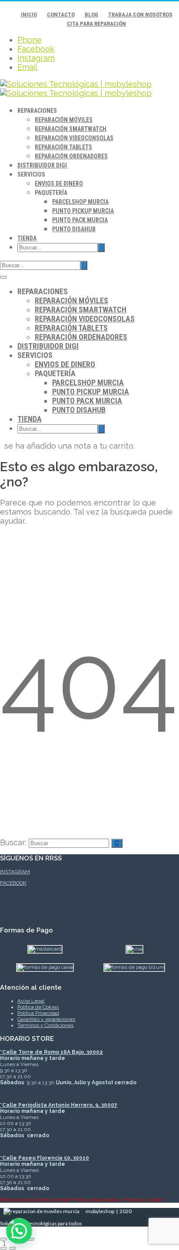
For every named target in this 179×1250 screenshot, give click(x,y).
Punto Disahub (74, 229)
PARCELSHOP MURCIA (80, 201)
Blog (91, 14)
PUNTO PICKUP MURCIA (83, 210)
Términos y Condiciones (45, 1025)
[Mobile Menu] (3, 277)
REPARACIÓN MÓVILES (64, 119)
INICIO (29, 14)
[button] (19, 1231)
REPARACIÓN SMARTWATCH (70, 128)
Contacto (61, 14)
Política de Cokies (38, 1007)
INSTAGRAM (15, 872)
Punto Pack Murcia (80, 220)
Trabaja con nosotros (140, 14)
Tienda (26, 238)
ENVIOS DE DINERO (59, 183)
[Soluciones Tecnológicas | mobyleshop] (76, 88)
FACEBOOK (13, 883)
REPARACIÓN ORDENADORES (71, 156)
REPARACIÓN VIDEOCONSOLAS (74, 138)
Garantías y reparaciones (46, 1019)
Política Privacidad (38, 1013)
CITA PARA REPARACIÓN (96, 23)
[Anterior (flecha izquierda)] (3, 1248)
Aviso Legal (30, 1001)
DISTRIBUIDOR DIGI (42, 165)
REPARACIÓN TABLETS (63, 147)
